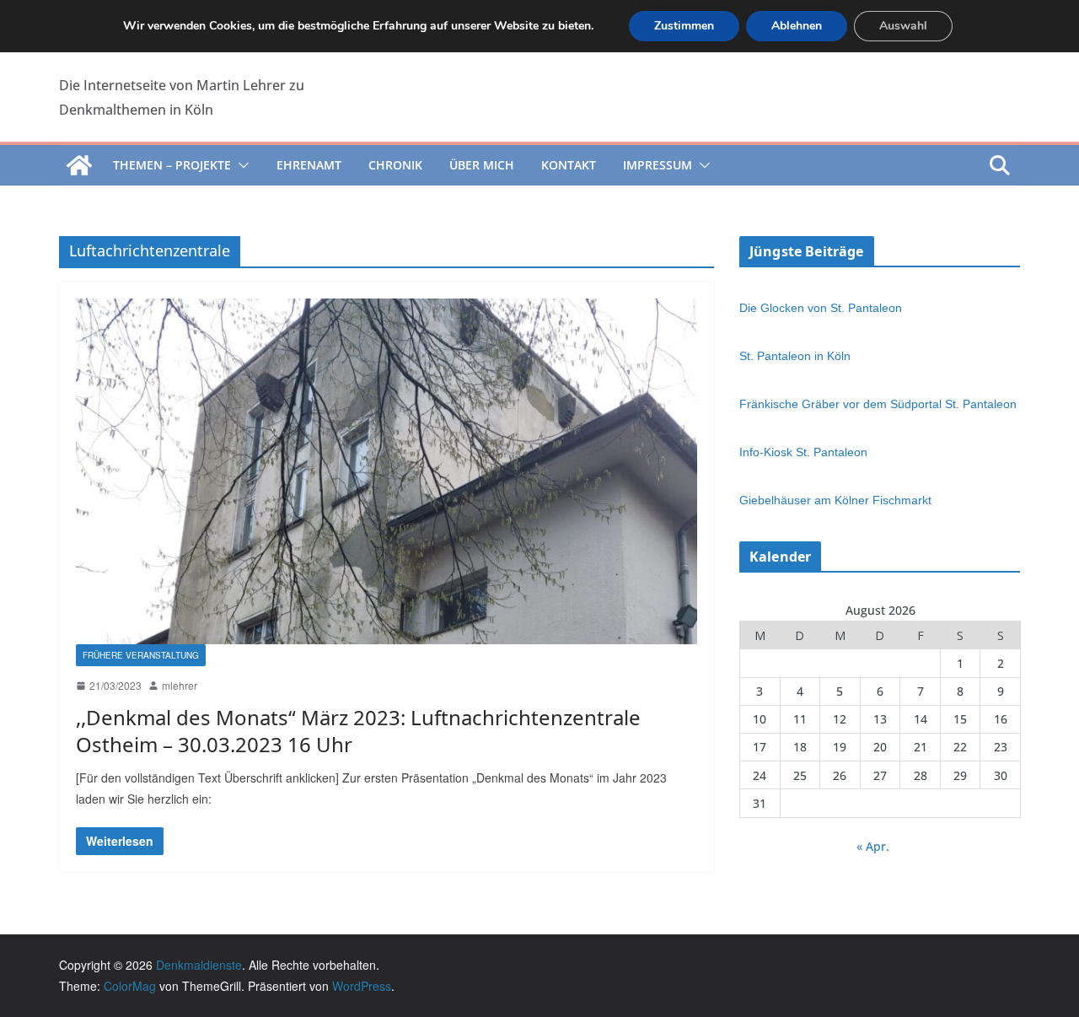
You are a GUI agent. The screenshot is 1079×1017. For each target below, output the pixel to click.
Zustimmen (684, 26)
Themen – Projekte (172, 165)
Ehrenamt (308, 165)
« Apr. (872, 846)
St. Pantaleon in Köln (795, 356)
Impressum (657, 165)
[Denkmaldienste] (79, 165)
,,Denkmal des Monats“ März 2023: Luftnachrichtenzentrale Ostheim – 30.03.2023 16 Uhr (358, 730)
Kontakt (568, 165)
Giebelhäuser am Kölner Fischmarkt (835, 500)
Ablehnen (796, 26)
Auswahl (903, 26)
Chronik (395, 165)
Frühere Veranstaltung (141, 655)
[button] (240, 165)
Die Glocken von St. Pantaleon (820, 308)
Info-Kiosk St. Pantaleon (803, 452)
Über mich (481, 165)
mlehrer (179, 685)
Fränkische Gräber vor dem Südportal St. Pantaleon (878, 404)
